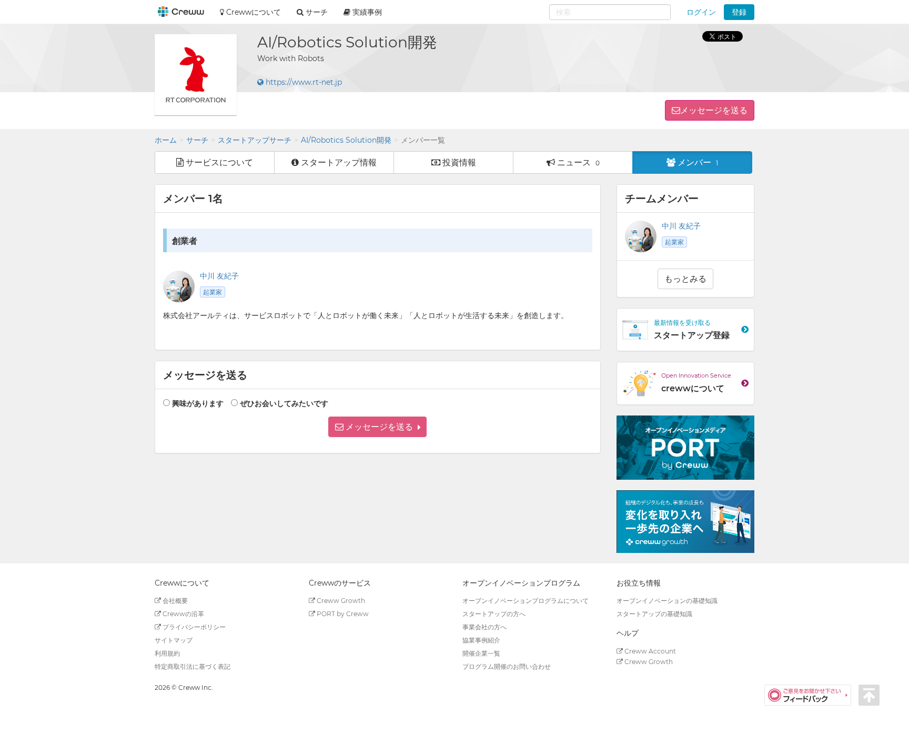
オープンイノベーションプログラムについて (525, 601)
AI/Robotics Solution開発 (346, 140)
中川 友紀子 (219, 276)
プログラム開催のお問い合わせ (506, 666)
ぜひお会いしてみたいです (284, 403)
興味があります (198, 403)
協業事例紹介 (481, 640)
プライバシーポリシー (193, 627)
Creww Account (649, 651)
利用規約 (167, 653)
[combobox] (610, 12)
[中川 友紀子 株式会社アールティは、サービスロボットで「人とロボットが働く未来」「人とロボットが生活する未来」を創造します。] (179, 286)
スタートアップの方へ (494, 614)
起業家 (212, 292)
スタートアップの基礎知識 (654, 614)
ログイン (701, 12)
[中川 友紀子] (640, 236)
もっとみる (685, 279)
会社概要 (174, 601)
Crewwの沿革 (182, 614)
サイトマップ (174, 640)
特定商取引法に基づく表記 (192, 666)
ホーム (166, 140)
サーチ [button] (316, 12)
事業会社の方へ (484, 627)
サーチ (197, 140)
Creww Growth (340, 601)
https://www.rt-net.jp (303, 82)
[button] (377, 427)
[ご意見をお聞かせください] (811, 694)
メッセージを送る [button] (714, 110)
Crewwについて (252, 12)
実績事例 (366, 12)
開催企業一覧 (481, 653)
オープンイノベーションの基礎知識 (667, 601)
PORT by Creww (342, 614)
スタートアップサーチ (254, 140)
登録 (739, 12)
